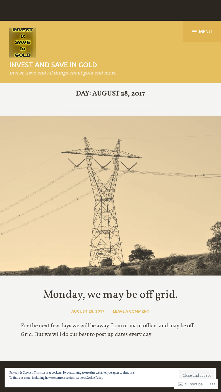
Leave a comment (131, 311)
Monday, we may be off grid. (110, 295)
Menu (205, 31)
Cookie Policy (94, 377)
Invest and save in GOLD (53, 65)
